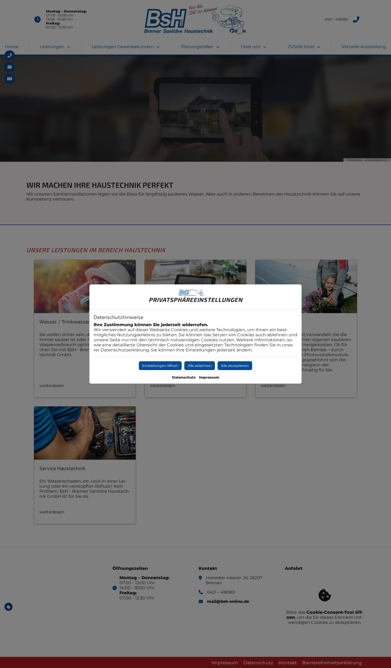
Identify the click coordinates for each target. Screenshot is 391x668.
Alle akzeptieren (235, 366)
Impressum (209, 377)
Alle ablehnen (199, 366)
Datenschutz (184, 377)
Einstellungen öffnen (160, 366)
